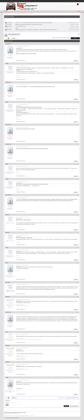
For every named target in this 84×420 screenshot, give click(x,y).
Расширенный (79, 4)
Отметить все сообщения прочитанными (11, 417)
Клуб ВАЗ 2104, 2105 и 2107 (8, 415)
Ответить (75, 38)
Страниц (5, 38)
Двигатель (31, 415)
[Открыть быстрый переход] (79, 11)
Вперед (13, 38)
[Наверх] (42, 418)
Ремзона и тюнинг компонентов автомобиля (21, 415)
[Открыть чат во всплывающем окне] (12, 16)
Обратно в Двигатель (62, 397)
